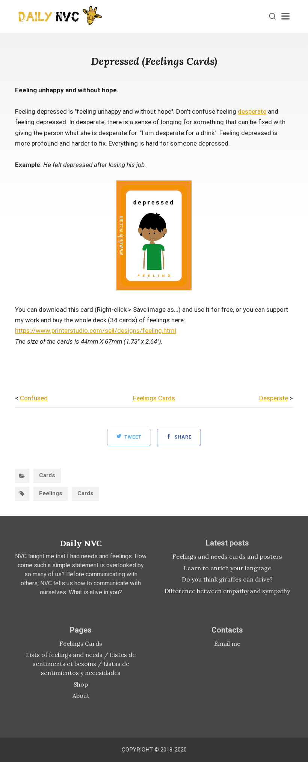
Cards (47, 475)
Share (182, 437)
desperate (252, 111)
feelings (50, 493)
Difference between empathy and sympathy (227, 591)
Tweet (132, 437)
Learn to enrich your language (227, 568)
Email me (227, 643)
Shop (81, 684)
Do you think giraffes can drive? (227, 579)
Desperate (273, 398)
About (80, 695)
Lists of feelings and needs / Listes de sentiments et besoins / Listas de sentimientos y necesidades (81, 663)
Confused (34, 398)
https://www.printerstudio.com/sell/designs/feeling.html (95, 330)
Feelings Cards (154, 398)
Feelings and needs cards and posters (227, 556)
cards (85, 493)
